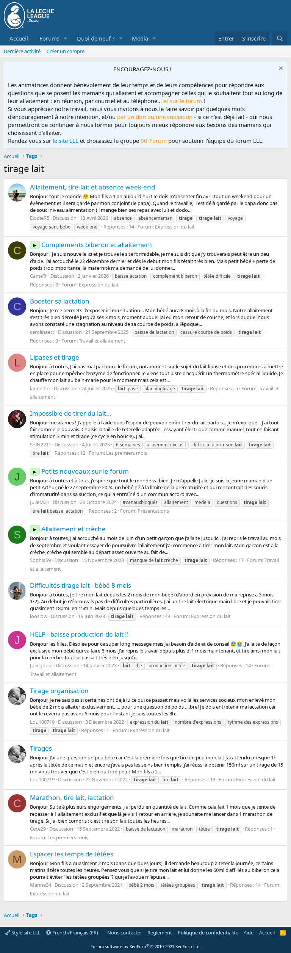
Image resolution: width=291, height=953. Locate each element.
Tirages (41, 748)
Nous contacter (124, 932)
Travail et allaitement (102, 340)
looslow (38, 616)
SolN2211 (40, 444)
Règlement (159, 932)
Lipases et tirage (54, 357)
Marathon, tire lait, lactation (72, 797)
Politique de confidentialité (208, 932)
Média (140, 38)
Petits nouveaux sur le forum (80, 471)
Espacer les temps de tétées (71, 854)
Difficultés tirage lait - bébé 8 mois (80, 585)
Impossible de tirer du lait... (71, 413)
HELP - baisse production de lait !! (79, 634)
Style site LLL (25, 932)
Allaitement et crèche (69, 528)
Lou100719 (42, 721)
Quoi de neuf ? (96, 38)
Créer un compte (65, 51)
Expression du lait (175, 226)
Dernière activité (22, 51)
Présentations (153, 510)
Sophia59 (40, 560)
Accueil (18, 38)
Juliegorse (41, 665)
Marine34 (40, 884)
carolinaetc (42, 332)
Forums (49, 38)
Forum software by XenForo (146, 946)
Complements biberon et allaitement (92, 244)
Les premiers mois (126, 452)
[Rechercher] (279, 38)
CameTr (38, 275)
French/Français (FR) (74, 932)
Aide (248, 932)
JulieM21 (39, 502)
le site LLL (65, 140)
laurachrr (40, 388)
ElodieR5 (39, 217)
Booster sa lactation (59, 301)
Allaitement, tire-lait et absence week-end (92, 187)
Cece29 (38, 828)
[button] (65, 38)
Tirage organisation (59, 690)
